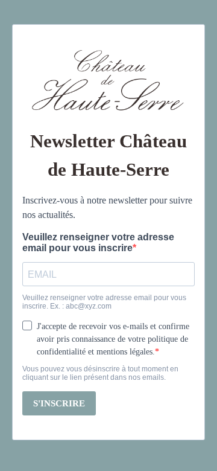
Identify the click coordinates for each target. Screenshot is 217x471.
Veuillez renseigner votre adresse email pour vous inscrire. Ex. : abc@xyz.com (104, 301)
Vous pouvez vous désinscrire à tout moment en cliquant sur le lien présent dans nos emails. (100, 373)
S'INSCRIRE (59, 403)
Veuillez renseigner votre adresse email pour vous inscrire (98, 242)
